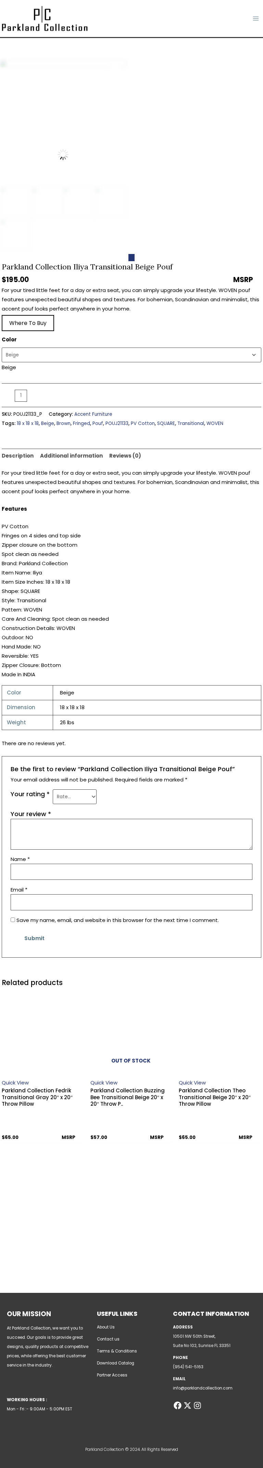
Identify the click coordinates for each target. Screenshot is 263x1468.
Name (20, 859)
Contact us (108, 1339)
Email (19, 889)
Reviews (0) (125, 455)
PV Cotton (143, 423)
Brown (64, 423)
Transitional (190, 423)
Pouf (97, 423)
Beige (47, 423)
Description (18, 455)
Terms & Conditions (117, 1351)
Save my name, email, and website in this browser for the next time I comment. (117, 920)
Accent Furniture (93, 414)
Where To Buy (28, 323)
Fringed (81, 423)
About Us (106, 1327)
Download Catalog (115, 1363)
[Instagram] (197, 1405)
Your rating (30, 794)
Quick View (15, 1082)
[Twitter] (187, 1405)
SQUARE (166, 423)
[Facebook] (177, 1405)
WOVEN (214, 423)
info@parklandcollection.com (203, 1388)
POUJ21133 (116, 423)
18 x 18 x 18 (28, 423)
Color (9, 339)
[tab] (18, 456)
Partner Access (112, 1375)
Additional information (71, 455)
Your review (31, 814)
